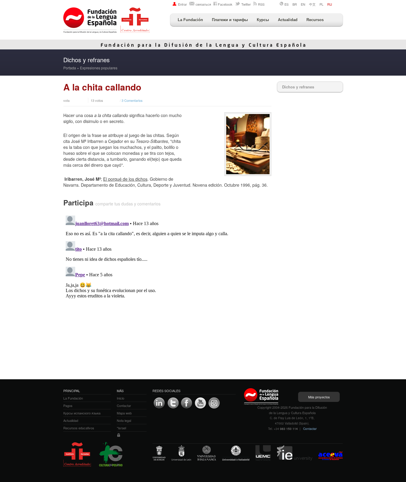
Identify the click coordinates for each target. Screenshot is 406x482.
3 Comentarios (132, 100)
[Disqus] (167, 287)
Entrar (182, 4)
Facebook (225, 4)
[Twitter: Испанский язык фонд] (173, 403)
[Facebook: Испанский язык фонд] (186, 403)
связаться (203, 4)
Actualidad (288, 20)
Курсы (263, 20)
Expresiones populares (98, 67)
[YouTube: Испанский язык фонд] (200, 403)
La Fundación (190, 20)
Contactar (310, 429)
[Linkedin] (159, 403)
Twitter (246, 4)
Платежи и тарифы (230, 20)
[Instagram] (214, 403)
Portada (69, 67)
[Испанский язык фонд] (106, 20)
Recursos (315, 20)
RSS (261, 4)
